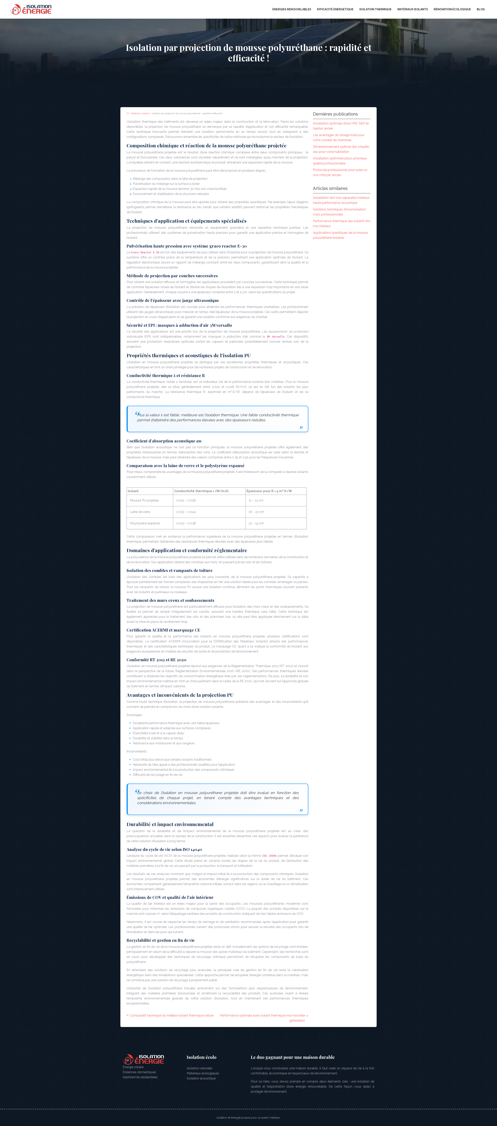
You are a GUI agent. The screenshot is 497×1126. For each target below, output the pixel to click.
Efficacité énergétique (335, 9)
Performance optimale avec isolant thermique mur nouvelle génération (262, 1018)
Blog (481, 9)
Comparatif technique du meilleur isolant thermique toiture (172, 1015)
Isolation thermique (375, 9)
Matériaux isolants (412, 9)
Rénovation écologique (452, 9)
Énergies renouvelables (291, 9)
